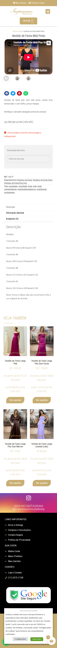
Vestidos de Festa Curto (42, 180)
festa (30, 186)
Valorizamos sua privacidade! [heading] (28, 611)
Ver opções (15, 400)
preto (39, 186)
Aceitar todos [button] (37, 639)
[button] (48, 11)
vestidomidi (42, 189)
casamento (13, 186)
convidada (22, 186)
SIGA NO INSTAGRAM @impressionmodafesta (28, 507)
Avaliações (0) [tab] (12, 218)
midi (35, 186)
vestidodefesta (10, 189)
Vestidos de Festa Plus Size (15, 183)
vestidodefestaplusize (26, 189)
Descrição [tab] (10, 207)
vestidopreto (9, 192)
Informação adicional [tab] (15, 213)
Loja (20, 31)
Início (15, 31)
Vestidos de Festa (24, 180)
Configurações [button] (20, 639)
